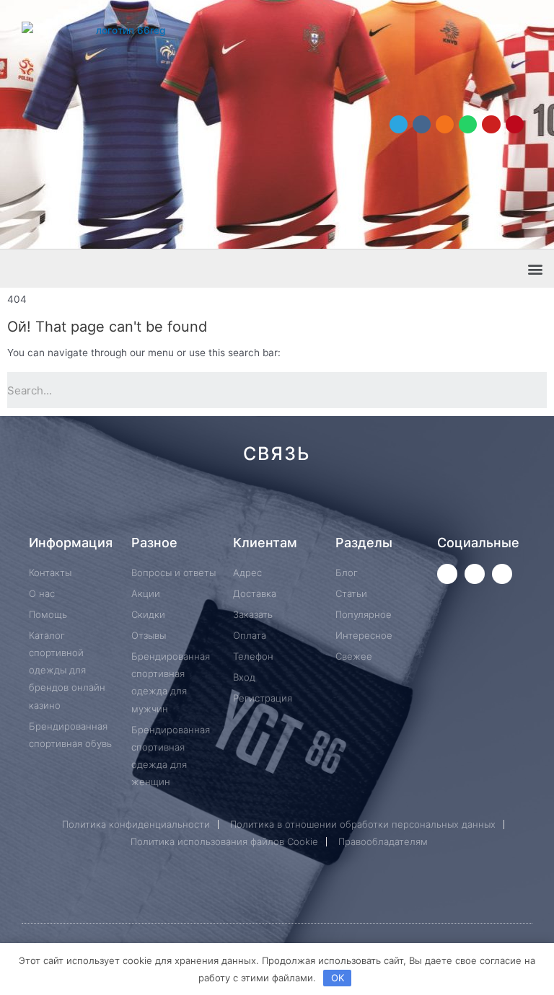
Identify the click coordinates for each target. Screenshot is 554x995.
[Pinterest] (515, 124)
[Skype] (398, 505)
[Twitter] (447, 574)
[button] (535, 268)
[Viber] (446, 505)
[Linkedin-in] (349, 505)
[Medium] (301, 505)
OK (337, 977)
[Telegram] (399, 124)
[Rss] (494, 505)
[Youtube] (491, 124)
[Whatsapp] (468, 124)
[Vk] (422, 124)
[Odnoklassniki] (445, 124)
